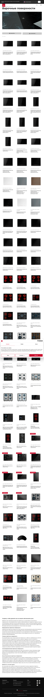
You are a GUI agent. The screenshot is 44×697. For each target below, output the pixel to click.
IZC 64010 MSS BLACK (21, 249)
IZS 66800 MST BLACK (7, 108)
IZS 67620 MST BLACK (35, 89)
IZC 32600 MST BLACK (7, 129)
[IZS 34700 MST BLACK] (36, 102)
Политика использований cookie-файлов (32, 693)
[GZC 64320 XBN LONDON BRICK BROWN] (36, 336)
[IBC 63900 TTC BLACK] (36, 261)
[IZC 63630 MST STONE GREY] (36, 203)
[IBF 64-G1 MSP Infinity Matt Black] (36, 558)
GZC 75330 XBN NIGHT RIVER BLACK (21, 323)
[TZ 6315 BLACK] (36, 298)
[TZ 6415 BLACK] (8, 298)
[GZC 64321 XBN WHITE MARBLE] (22, 336)
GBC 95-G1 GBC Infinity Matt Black (7, 505)
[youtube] (37, 683)
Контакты (29, 685)
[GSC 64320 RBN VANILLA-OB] (36, 579)
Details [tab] (22, 344)
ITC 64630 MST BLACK (21, 168)
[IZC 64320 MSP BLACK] (36, 223)
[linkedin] (39, 683)
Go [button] (39, 1)
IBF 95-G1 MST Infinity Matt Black (22, 505)
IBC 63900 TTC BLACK (35, 267)
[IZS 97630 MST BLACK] (8, 44)
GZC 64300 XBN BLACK (21, 363)
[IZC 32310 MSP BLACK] (36, 122)
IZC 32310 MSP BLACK (35, 129)
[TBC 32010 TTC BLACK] (8, 438)
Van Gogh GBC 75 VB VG (7, 464)
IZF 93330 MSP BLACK (35, 69)
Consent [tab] (7, 344)
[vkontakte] (37, 685)
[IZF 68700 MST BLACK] (8, 162)
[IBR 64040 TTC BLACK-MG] (8, 261)
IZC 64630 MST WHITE (7, 188)
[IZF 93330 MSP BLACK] (36, 63)
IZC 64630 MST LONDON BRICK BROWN (35, 189)
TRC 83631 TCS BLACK (7, 604)
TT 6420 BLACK (6, 286)
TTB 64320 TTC (6, 524)
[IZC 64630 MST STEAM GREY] (22, 598)
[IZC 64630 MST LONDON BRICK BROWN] (36, 181)
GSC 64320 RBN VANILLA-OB (36, 586)
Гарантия (4, 683)
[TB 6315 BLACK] (8, 316)
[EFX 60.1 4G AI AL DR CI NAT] (36, 598)
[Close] (42, 2)
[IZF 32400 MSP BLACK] (22, 122)
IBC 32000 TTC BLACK (7, 148)
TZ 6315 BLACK (33, 304)
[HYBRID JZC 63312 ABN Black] (22, 418)
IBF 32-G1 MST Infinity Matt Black (36, 484)
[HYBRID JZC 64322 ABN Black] (8, 418)
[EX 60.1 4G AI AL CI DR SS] (8, 397)
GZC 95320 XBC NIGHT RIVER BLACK (7, 545)
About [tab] (36, 344)
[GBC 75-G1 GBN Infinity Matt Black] (8, 558)
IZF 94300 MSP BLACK (35, 50)
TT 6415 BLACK (33, 286)
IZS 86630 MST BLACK (7, 89)
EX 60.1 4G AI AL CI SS (21, 404)
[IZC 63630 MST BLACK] (8, 203)
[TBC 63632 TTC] (8, 579)
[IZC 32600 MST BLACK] (8, 122)
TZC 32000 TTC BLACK (35, 544)
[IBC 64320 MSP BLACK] (8, 242)
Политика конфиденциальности (18, 693)
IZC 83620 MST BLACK (21, 89)
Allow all (36, 355)
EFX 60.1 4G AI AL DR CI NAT (35, 605)
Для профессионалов (17, 683)
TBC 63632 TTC (6, 585)
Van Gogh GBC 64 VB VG (21, 464)
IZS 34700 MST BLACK (35, 108)
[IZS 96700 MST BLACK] (22, 44)
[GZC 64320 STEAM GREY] (36, 497)
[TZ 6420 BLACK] (22, 279)
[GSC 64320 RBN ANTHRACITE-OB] (22, 579)
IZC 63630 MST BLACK (7, 209)
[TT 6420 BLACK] (8, 279)
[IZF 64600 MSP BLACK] (22, 223)
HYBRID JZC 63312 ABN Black (21, 425)
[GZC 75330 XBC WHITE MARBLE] (22, 518)
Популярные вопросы (17, 685)
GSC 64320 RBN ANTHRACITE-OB (20, 586)
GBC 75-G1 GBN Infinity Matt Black (7, 566)
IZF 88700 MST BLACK (35, 148)
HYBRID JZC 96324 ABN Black (35, 405)
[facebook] (37, 681)
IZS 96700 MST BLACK (21, 50)
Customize (21, 355)
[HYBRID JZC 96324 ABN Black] (36, 397)
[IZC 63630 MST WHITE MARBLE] (22, 203)
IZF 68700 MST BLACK (7, 168)
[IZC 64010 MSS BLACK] (22, 242)
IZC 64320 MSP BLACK (35, 229)
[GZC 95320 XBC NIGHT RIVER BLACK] (8, 538)
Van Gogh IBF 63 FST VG (7, 483)
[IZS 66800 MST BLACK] (8, 102)
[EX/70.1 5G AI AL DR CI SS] (36, 377)
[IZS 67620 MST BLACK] (36, 82)
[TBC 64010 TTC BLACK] (36, 518)
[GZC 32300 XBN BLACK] (22, 438)
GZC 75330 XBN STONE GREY (35, 323)
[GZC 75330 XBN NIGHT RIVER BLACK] (22, 316)
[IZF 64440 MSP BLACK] (8, 223)
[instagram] (39, 681)
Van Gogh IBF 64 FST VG (35, 464)
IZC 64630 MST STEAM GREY (21, 605)
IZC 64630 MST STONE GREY (21, 189)
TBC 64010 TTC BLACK (35, 524)
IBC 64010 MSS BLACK (35, 249)
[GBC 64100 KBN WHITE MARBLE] (22, 377)
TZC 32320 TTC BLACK (35, 424)
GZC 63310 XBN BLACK (35, 363)
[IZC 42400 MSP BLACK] (22, 102)
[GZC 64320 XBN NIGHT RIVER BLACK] (8, 336)
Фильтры (13, 33)
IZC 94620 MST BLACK (7, 69)
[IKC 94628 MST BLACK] (22, 538)
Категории (32, 33)
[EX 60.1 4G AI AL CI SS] (22, 397)
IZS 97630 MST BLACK (7, 50)
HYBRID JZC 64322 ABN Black (7, 425)
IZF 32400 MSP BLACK (21, 129)
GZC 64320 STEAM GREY (35, 504)
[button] (30, 2)
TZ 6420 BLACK (20, 286)
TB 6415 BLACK (20, 304)
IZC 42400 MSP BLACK (21, 108)
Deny (8, 355)
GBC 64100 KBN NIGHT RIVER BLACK (7, 384)
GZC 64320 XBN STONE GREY (7, 364)
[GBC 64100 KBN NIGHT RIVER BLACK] (8, 377)
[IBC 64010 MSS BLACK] (36, 242)
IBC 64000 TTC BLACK (21, 267)
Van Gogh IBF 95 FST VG (21, 483)
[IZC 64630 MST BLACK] (36, 162)
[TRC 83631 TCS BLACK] (8, 598)
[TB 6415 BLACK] (22, 298)
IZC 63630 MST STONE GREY (35, 210)
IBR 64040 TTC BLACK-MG (8, 267)
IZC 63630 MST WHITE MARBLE (21, 210)
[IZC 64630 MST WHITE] (8, 181)
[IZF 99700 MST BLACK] (22, 141)
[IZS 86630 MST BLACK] (8, 82)
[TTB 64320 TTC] (8, 518)
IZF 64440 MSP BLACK (7, 229)
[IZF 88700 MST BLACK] (36, 141)
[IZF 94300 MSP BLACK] (36, 44)
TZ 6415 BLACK (6, 304)
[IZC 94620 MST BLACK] (8, 63)
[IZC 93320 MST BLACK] (22, 63)
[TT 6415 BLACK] (36, 279)
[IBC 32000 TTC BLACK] (8, 141)
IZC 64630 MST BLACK (35, 168)
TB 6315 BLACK (6, 322)
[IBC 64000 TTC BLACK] (22, 261)
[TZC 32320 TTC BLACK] (36, 418)
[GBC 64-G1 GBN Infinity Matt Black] (22, 558)
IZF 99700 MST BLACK (21, 148)
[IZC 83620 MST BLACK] (22, 82)
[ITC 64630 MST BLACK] (22, 162)
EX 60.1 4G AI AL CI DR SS (8, 404)
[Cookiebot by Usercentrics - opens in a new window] (38, 341)
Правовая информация (8, 693)
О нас (28, 683)
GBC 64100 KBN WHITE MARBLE (21, 384)
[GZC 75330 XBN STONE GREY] (36, 316)
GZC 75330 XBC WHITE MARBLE (21, 525)
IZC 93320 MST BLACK (21, 69)
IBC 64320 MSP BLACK (7, 249)
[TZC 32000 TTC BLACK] (36, 538)
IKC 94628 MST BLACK (21, 544)
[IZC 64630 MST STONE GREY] (22, 181)
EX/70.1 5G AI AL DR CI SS (36, 383)
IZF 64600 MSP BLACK (21, 229)
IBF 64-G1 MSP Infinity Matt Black (35, 566)
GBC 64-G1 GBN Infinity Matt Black (21, 566)
